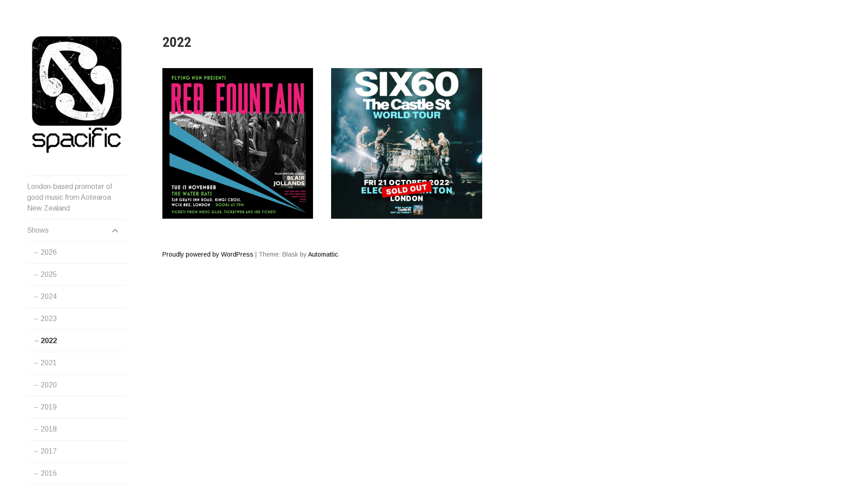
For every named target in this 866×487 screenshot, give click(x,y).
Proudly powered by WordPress (207, 254)
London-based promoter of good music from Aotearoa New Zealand (69, 197)
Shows (38, 230)
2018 (49, 429)
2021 (49, 363)
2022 (49, 341)
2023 (49, 318)
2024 (49, 296)
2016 (49, 473)
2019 (49, 407)
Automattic (323, 254)
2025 (49, 274)
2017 (49, 451)
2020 (49, 385)
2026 (49, 252)
